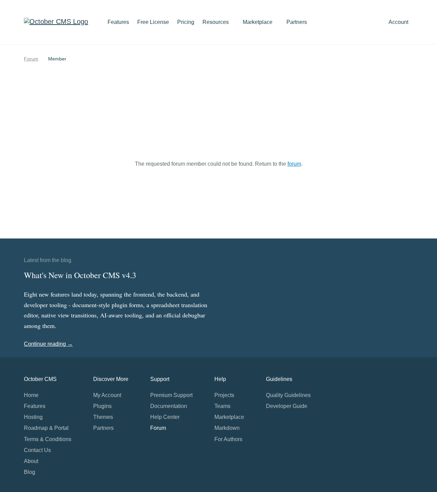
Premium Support (171, 395)
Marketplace (258, 22)
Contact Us (37, 450)
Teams (222, 406)
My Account (107, 395)
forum (294, 164)
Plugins (102, 406)
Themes (103, 417)
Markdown (227, 428)
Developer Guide (286, 406)
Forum (31, 59)
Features (118, 22)
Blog (29, 472)
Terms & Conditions (47, 439)
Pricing (185, 22)
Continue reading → (48, 344)
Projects (224, 395)
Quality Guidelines (288, 395)
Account (399, 22)
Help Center (165, 417)
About (31, 461)
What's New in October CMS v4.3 (80, 275)
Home (31, 395)
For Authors (228, 439)
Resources (216, 22)
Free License (153, 22)
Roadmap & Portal (46, 428)
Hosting (33, 417)
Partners (296, 22)
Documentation (168, 406)
